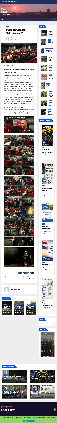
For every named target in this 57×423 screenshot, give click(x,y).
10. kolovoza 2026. (9, 396)
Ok (23, 420)
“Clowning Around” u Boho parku (50, 115)
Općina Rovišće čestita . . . (51, 61)
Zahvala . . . (8, 277)
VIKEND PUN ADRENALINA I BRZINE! (47, 152)
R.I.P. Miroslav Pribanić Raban (51, 106)
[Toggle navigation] (27, 19)
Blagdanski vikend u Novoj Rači (47, 305)
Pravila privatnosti (30, 420)
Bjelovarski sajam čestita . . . (47, 267)
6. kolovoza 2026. (47, 231)
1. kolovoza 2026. (47, 307)
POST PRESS (8, 410)
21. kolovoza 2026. (47, 154)
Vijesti (7, 26)
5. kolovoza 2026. (47, 269)
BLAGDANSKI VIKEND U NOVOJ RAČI (47, 190)
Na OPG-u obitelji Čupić (51, 97)
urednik (14, 37)
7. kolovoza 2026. (47, 193)
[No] (55, 419)
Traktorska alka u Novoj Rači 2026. (50, 45)
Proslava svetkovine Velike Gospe (46, 229)
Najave (50, 65)
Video (17, 304)
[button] (52, 19)
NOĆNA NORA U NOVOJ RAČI (51, 35)
